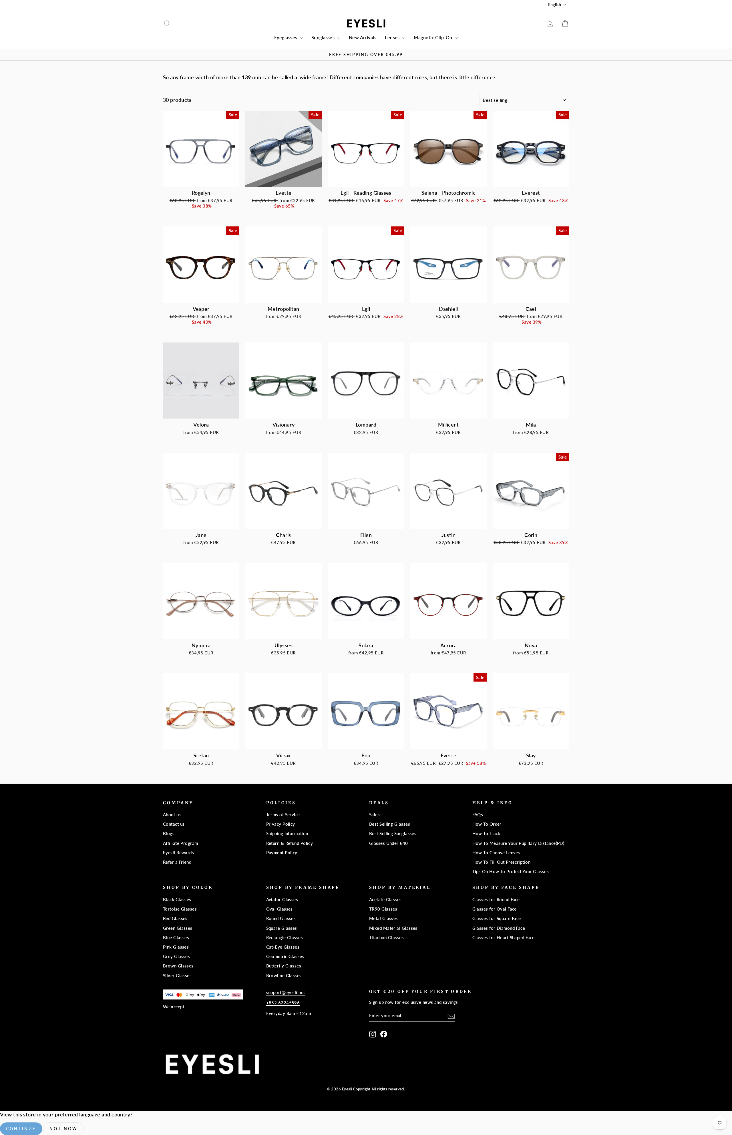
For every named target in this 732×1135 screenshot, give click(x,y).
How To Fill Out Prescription (501, 862)
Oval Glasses (279, 908)
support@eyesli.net (285, 992)
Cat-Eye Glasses (283, 946)
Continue (21, 1128)
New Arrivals (362, 37)
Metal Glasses (383, 918)
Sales (374, 814)
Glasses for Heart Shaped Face (503, 937)
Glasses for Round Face (496, 899)
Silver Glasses (177, 975)
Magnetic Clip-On (433, 37)
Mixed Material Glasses (393, 928)
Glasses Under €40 (388, 843)
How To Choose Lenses (496, 852)
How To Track (486, 833)
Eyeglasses (286, 37)
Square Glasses (281, 928)
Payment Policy (281, 852)
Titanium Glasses (386, 937)
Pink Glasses (176, 946)
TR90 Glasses (383, 908)
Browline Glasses (284, 975)
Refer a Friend (177, 862)
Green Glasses (177, 928)
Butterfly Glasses (283, 965)
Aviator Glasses (282, 899)
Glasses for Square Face (496, 918)
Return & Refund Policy (289, 843)
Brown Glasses (178, 965)
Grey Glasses (176, 956)
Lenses (393, 37)
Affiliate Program (180, 843)
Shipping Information (287, 833)
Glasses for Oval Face (494, 908)
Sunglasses (323, 37)
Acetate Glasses (385, 899)
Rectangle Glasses (284, 937)
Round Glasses (281, 918)
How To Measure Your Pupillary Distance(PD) (518, 843)
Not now (63, 1128)
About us (172, 814)
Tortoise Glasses (180, 908)
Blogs (168, 833)
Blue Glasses (176, 937)
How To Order (487, 824)
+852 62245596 (283, 1002)
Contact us (174, 824)
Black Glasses (177, 899)
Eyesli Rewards (178, 852)
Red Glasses (175, 918)
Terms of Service (283, 814)
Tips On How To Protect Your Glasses (510, 871)
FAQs (477, 814)
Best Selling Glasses (389, 824)
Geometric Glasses (285, 956)
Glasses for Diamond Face (498, 928)
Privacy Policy (280, 824)
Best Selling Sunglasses (392, 833)
